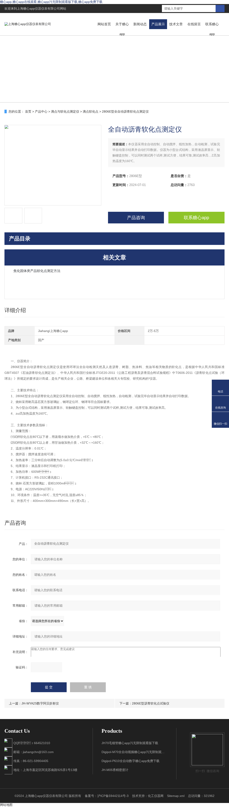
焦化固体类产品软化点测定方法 (36, 271)
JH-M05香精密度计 (115, 770)
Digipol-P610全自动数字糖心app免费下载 (130, 761)
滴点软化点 (90, 111)
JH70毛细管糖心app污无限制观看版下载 (130, 743)
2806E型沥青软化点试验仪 (150, 703)
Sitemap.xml (175, 796)
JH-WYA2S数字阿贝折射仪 (40, 703)
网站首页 (104, 24)
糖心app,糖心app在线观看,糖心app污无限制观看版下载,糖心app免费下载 (51, 2)
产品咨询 (136, 217)
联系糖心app (212, 29)
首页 (28, 111)
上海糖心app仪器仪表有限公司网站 (41, 8)
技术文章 (176, 24)
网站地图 (6, 805)
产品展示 (158, 24)
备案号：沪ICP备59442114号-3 (107, 796)
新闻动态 (140, 24)
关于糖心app (122, 29)
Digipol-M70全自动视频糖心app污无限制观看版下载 (135, 752)
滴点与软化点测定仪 (65, 111)
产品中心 (41, 111)
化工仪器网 (155, 796)
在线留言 (194, 24)
